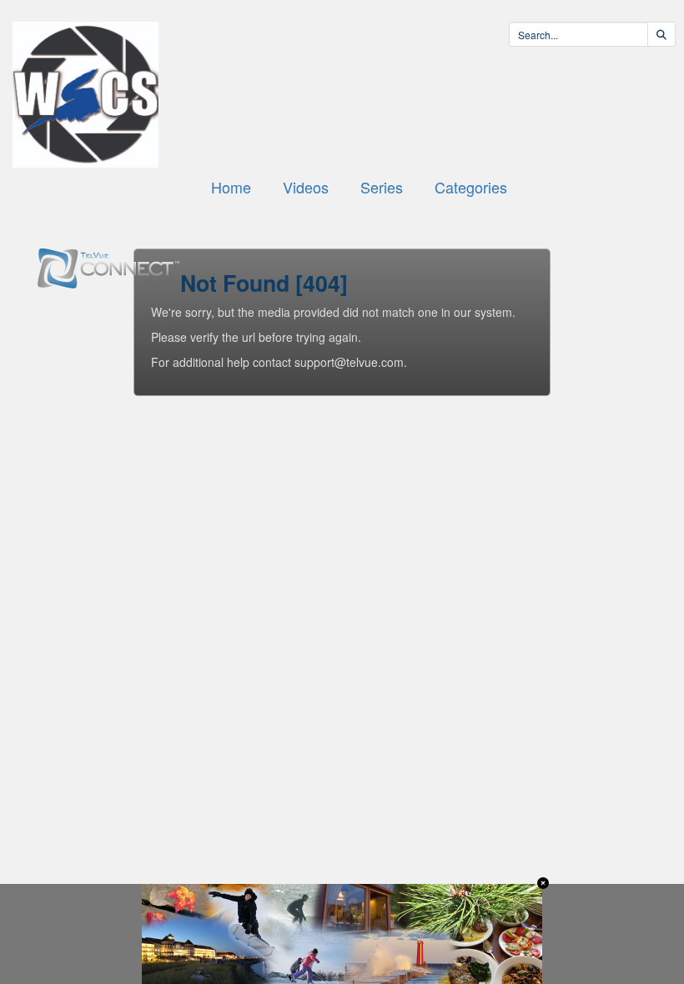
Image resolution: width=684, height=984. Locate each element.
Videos (306, 187)
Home (231, 187)
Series (381, 187)
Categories (471, 187)
